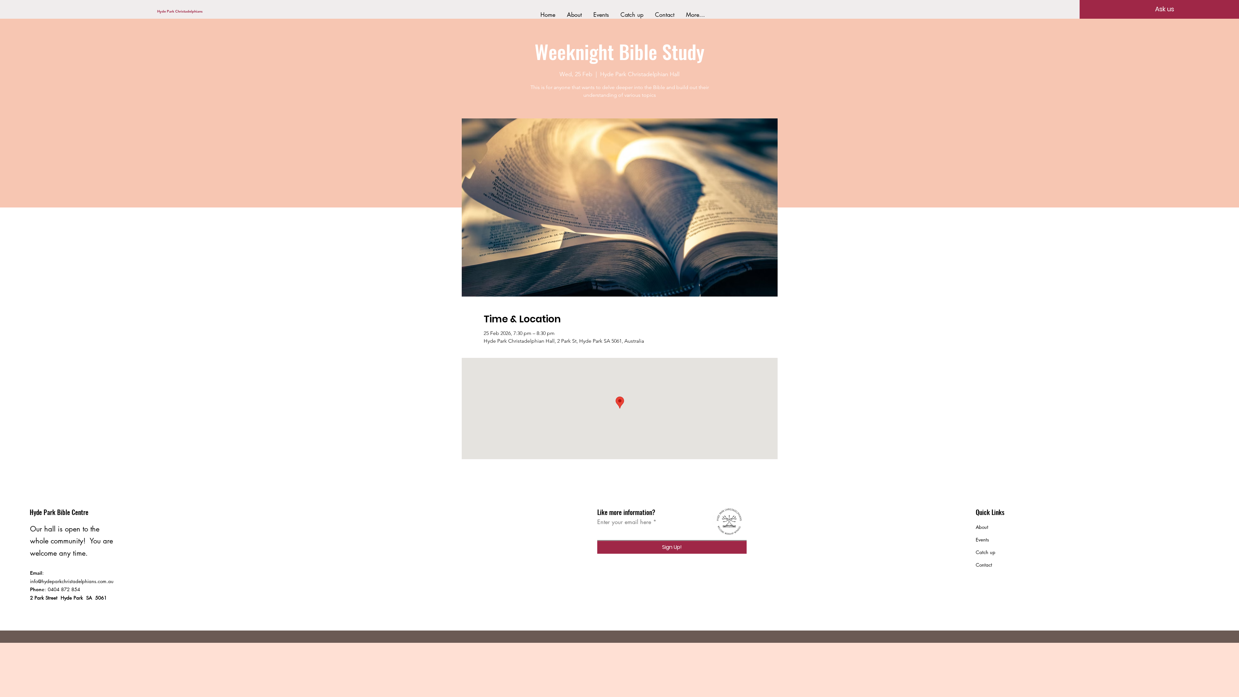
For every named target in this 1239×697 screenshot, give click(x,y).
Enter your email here (624, 522)
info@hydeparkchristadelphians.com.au (72, 581)
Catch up (985, 552)
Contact (984, 565)
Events (982, 540)
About (982, 527)
